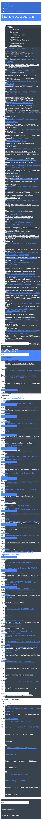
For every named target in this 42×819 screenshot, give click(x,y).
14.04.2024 (5, 413)
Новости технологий (13, 176)
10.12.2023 (5, 470)
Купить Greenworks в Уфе (28, 689)
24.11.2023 (5, 486)
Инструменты (14, 32)
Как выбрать (10, 116)
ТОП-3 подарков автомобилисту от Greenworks (20, 428)
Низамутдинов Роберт (15, 398)
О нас (7, 3)
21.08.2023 (5, 579)
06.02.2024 (5, 422)
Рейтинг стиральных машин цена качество (22, 714)
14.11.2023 (4, 503)
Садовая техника (16, 37)
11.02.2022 (5, 628)
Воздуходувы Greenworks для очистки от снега (20, 419)
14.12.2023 (5, 456)
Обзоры (8, 26)
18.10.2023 (5, 519)
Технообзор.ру (13, 681)
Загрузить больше (8, 598)
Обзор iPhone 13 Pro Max (11, 625)
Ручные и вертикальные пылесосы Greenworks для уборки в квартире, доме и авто (19, 544)
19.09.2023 (5, 549)
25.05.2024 (5, 401)
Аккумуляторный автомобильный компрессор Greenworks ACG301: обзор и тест (22, 238)
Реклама (8, 8)
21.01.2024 (5, 431)
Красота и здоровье (17, 35)
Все (10, 27)
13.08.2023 (5, 595)
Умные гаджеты (15, 46)
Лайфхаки (9, 241)
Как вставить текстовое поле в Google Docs (23, 249)
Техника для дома (16, 43)
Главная (4, 369)
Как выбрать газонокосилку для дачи (19, 363)
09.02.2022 (5, 644)
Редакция (9, 6)
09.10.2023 (5, 532)
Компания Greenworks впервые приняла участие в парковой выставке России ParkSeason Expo (22, 443)
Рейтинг (8, 701)
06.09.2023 (5, 565)
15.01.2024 (5, 443)
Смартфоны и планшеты (19, 40)
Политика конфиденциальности (17, 11)
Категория (12, 369)
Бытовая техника (16, 29)
